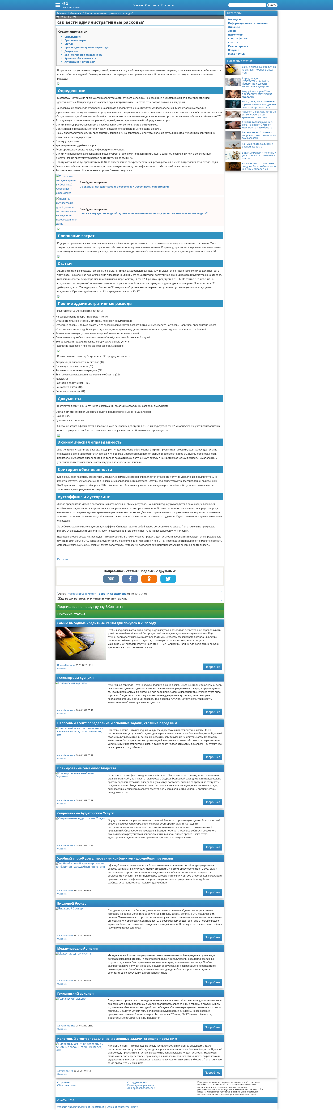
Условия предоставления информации (80, 1106)
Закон (232, 30)
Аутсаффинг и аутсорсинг (80, 61)
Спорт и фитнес (238, 38)
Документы (71, 51)
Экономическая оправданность (83, 54)
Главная (138, 5)
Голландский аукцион (75, 678)
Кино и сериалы (238, 46)
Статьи (69, 43)
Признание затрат (75, 40)
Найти (272, 5)
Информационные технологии (248, 23)
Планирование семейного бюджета (86, 768)
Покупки (233, 50)
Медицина (234, 19)
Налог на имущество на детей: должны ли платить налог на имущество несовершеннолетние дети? (144, 213)
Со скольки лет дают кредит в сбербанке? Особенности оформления (124, 186)
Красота (233, 42)
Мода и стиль (236, 53)
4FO (65, 3)
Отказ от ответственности (122, 1106)
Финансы (62, 668)
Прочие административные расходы (87, 47)
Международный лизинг (77, 948)
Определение (73, 36)
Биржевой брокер (71, 903)
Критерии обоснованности (80, 58)
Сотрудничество (137, 1082)
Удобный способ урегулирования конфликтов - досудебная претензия (115, 858)
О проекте (152, 5)
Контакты (167, 5)
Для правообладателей (141, 1088)
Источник (63, 559)
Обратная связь (66, 1085)
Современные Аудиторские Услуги (85, 813)
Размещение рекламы (140, 1085)
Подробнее (212, 667)
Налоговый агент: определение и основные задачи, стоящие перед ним (117, 723)
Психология (235, 34)
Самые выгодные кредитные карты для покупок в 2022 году (106, 623)
